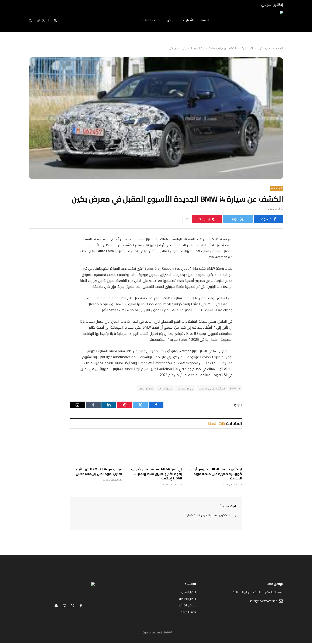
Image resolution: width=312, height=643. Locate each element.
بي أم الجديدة (185, 388)
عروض (171, 20)
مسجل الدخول (210, 515)
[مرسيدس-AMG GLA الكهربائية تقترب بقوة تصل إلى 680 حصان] (96, 448)
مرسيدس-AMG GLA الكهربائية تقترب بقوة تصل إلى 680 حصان (99, 471)
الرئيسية (206, 20)
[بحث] (31, 20)
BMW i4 (235, 388)
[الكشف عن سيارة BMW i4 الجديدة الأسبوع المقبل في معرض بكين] (156, 118)
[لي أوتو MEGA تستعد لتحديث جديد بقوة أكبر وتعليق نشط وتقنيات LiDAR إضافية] (156, 448)
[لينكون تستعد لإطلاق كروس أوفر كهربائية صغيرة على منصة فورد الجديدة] (216, 448)
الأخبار (190, 20)
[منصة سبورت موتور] (253, 20)
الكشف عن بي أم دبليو (212, 388)
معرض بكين (146, 388)
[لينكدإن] (276, 272)
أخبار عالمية (276, 188)
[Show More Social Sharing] (187, 219)
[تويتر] (276, 261)
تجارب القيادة (151, 20)
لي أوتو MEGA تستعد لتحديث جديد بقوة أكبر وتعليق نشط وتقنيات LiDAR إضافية (156, 474)
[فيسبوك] (276, 250)
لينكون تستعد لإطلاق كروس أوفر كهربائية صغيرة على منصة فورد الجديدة (216, 474)
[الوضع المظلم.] (55, 20)
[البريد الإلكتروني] (276, 293)
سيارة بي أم (165, 388)
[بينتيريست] (276, 282)
